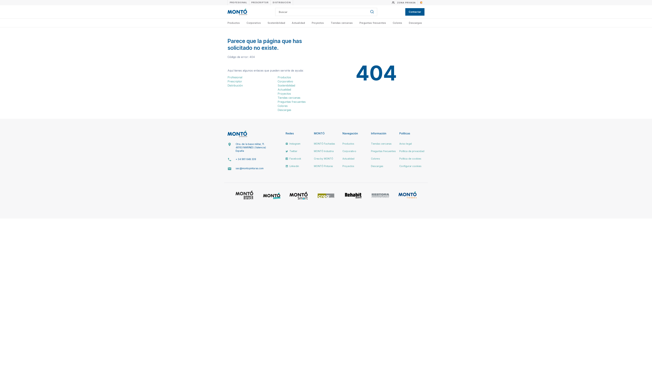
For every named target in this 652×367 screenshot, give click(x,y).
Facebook (295, 158)
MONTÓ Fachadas (324, 143)
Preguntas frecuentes (372, 22)
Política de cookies (410, 158)
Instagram (295, 143)
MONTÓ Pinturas (323, 166)
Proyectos (318, 22)
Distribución (282, 2)
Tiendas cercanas (342, 22)
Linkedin (294, 166)
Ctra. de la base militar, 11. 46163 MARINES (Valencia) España (251, 147)
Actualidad (298, 22)
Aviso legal (405, 143)
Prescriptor (259, 2)
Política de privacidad (411, 151)
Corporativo (254, 22)
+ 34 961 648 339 (246, 159)
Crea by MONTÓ (323, 158)
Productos (234, 22)
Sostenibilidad (276, 22)
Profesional (238, 2)
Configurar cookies (410, 166)
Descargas (415, 22)
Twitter (293, 151)
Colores (397, 22)
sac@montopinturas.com (250, 168)
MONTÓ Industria (323, 151)
